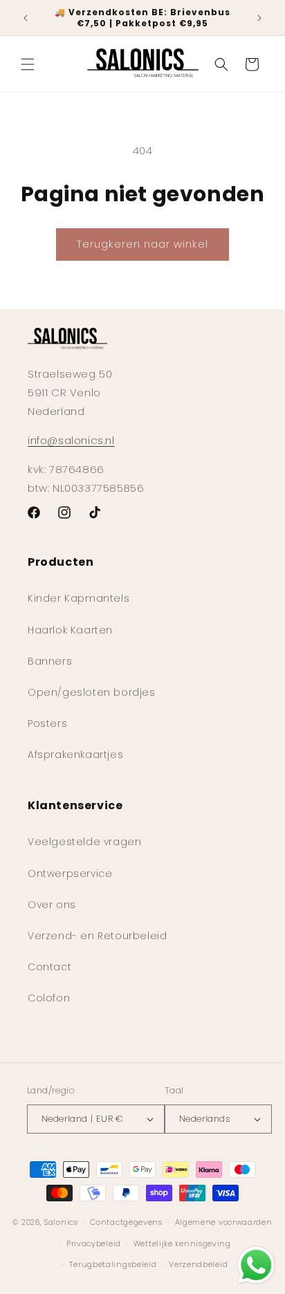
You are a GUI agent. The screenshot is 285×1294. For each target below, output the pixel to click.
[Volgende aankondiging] (259, 18)
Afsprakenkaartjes (75, 754)
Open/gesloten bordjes (92, 692)
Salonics (61, 1222)
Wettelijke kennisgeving (182, 1243)
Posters (47, 723)
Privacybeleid (93, 1243)
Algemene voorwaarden (224, 1222)
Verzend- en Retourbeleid (97, 936)
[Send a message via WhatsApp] (256, 1265)
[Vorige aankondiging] (25, 18)
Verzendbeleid (198, 1264)
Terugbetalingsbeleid (112, 1264)
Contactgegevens (126, 1222)
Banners (50, 661)
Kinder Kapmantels (78, 598)
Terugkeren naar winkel (142, 244)
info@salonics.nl (71, 440)
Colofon (49, 998)
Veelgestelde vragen (84, 842)
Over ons (52, 905)
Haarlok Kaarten (70, 630)
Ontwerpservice (70, 873)
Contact (49, 967)
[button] (27, 64)
